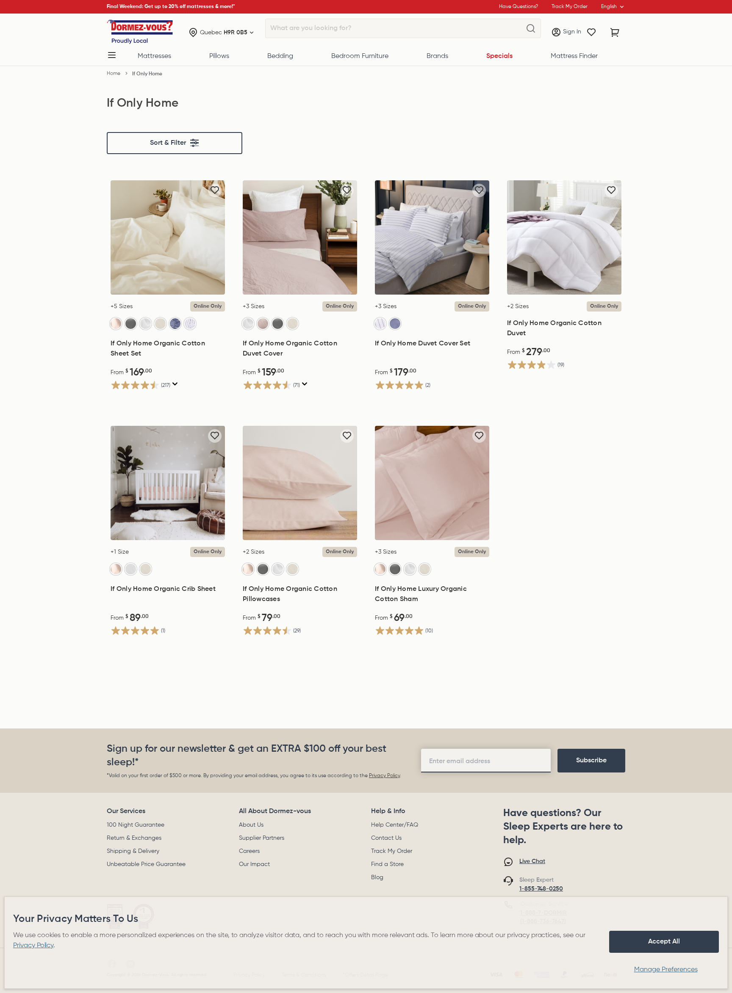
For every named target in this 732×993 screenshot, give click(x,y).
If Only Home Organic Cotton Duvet (554, 328)
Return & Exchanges (134, 838)
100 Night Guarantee (135, 825)
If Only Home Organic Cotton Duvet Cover (290, 348)
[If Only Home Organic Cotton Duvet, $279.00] (564, 237)
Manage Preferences (666, 969)
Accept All (664, 941)
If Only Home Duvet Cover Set (422, 343)
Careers (249, 851)
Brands (437, 56)
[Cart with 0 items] (615, 33)
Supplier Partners (261, 838)
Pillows (219, 56)
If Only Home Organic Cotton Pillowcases (290, 594)
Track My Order (391, 851)
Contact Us (386, 838)
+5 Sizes (122, 306)
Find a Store (387, 864)
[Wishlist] (591, 33)
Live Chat (532, 861)
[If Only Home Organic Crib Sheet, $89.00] (168, 483)
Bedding (280, 56)
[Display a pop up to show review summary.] (175, 384)
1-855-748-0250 (541, 889)
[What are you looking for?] (531, 29)
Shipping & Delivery (133, 851)
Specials (499, 56)
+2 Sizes (518, 306)
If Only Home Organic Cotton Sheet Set (158, 348)
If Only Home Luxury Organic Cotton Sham (421, 594)
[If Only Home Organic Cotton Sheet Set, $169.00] (168, 237)
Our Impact (254, 864)
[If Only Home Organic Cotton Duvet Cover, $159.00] (300, 237)
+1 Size (120, 552)
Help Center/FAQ (394, 825)
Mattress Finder (574, 56)
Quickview (168, 286)
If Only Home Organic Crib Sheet (163, 589)
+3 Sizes (253, 306)
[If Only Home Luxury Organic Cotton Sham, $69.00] (432, 483)
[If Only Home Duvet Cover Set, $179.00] (432, 237)
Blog (377, 877)
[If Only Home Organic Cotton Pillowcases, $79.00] (300, 483)
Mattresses (154, 56)
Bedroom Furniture (359, 56)
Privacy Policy (384, 775)
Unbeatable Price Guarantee (146, 864)
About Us (251, 825)
